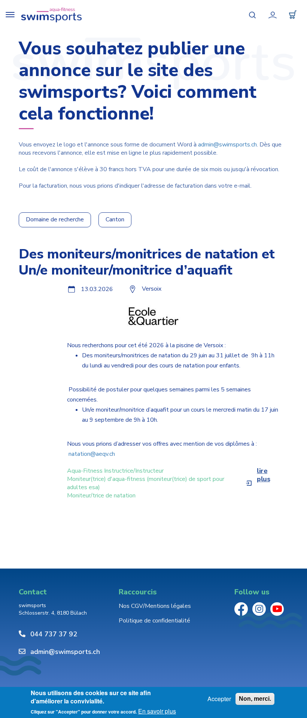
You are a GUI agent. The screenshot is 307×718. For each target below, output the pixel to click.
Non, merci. (255, 699)
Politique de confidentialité (154, 620)
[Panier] (292, 14)
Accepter (219, 699)
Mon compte (272, 14)
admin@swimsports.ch (227, 144)
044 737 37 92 (53, 634)
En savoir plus (157, 711)
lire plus (263, 475)
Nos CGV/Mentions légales (155, 606)
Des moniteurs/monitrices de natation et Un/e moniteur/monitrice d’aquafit (147, 262)
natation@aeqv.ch (92, 454)
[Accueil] (51, 15)
